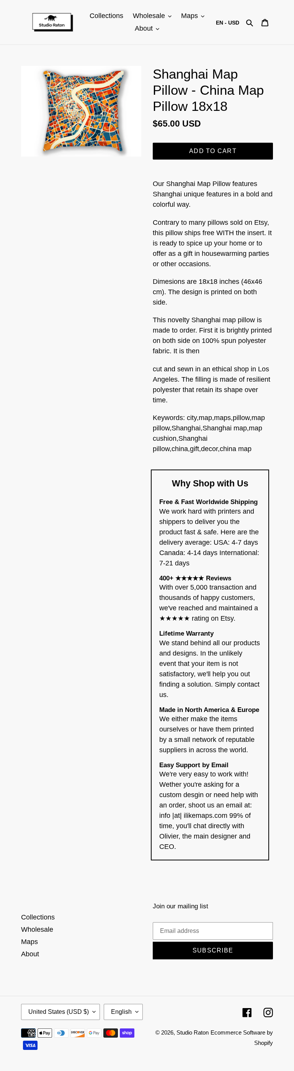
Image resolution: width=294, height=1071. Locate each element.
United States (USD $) (58, 1011)
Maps (29, 942)
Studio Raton (192, 1032)
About (30, 954)
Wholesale (37, 929)
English (121, 1011)
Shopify (263, 1043)
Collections (38, 917)
